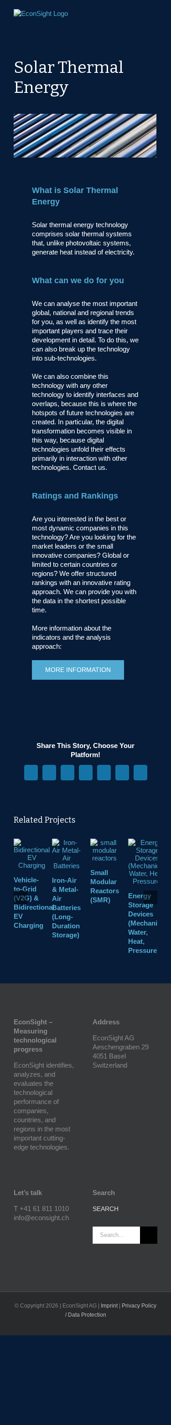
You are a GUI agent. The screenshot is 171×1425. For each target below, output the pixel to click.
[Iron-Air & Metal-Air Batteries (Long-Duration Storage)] (66, 842)
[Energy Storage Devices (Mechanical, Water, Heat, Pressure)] (147, 842)
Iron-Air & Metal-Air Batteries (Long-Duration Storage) (66, 907)
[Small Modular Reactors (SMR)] (104, 842)
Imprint (109, 1306)
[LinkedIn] (28, 1233)
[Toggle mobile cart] (137, 16)
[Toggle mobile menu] (153, 16)
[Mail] (41, 1233)
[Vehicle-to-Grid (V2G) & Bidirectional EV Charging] (32, 842)
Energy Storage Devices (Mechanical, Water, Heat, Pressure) (148, 923)
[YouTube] (16, 1233)
